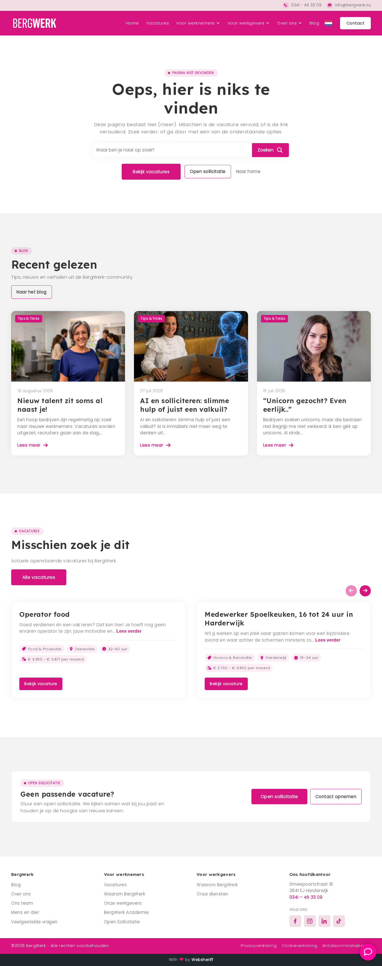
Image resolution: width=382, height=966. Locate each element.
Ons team (22, 903)
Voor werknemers (195, 23)
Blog (314, 23)
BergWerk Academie (126, 912)
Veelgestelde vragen (34, 922)
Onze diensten (212, 894)
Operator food (44, 614)
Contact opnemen (336, 796)
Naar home (248, 171)
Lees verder (129, 631)
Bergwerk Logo (33, 23)
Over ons (287, 23)
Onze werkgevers (123, 903)
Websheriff (202, 959)
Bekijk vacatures (151, 171)
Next (365, 590)
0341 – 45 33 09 (306, 897)
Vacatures (157, 23)
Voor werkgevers (246, 23)
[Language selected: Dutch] (328, 23)
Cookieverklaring (299, 945)
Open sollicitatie (208, 171)
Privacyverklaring (259, 945)
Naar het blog (31, 292)
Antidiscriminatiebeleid (346, 945)
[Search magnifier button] (270, 150)
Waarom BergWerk (124, 894)
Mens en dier (25, 912)
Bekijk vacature (40, 683)
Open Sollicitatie (122, 922)
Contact (355, 23)
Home (132, 23)
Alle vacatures (38, 577)
